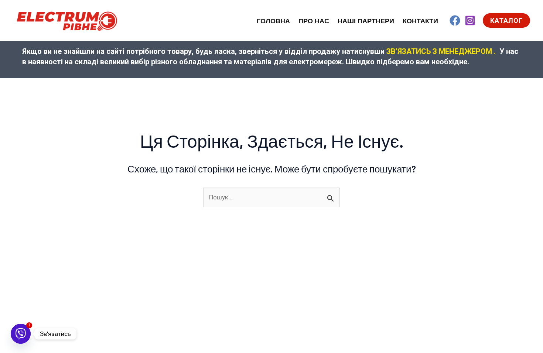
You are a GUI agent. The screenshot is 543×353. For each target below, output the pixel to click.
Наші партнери (366, 21)
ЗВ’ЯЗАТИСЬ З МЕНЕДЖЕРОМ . (441, 51)
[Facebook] (455, 20)
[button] (506, 20)
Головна (273, 21)
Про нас (313, 21)
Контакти (420, 21)
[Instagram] (470, 20)
